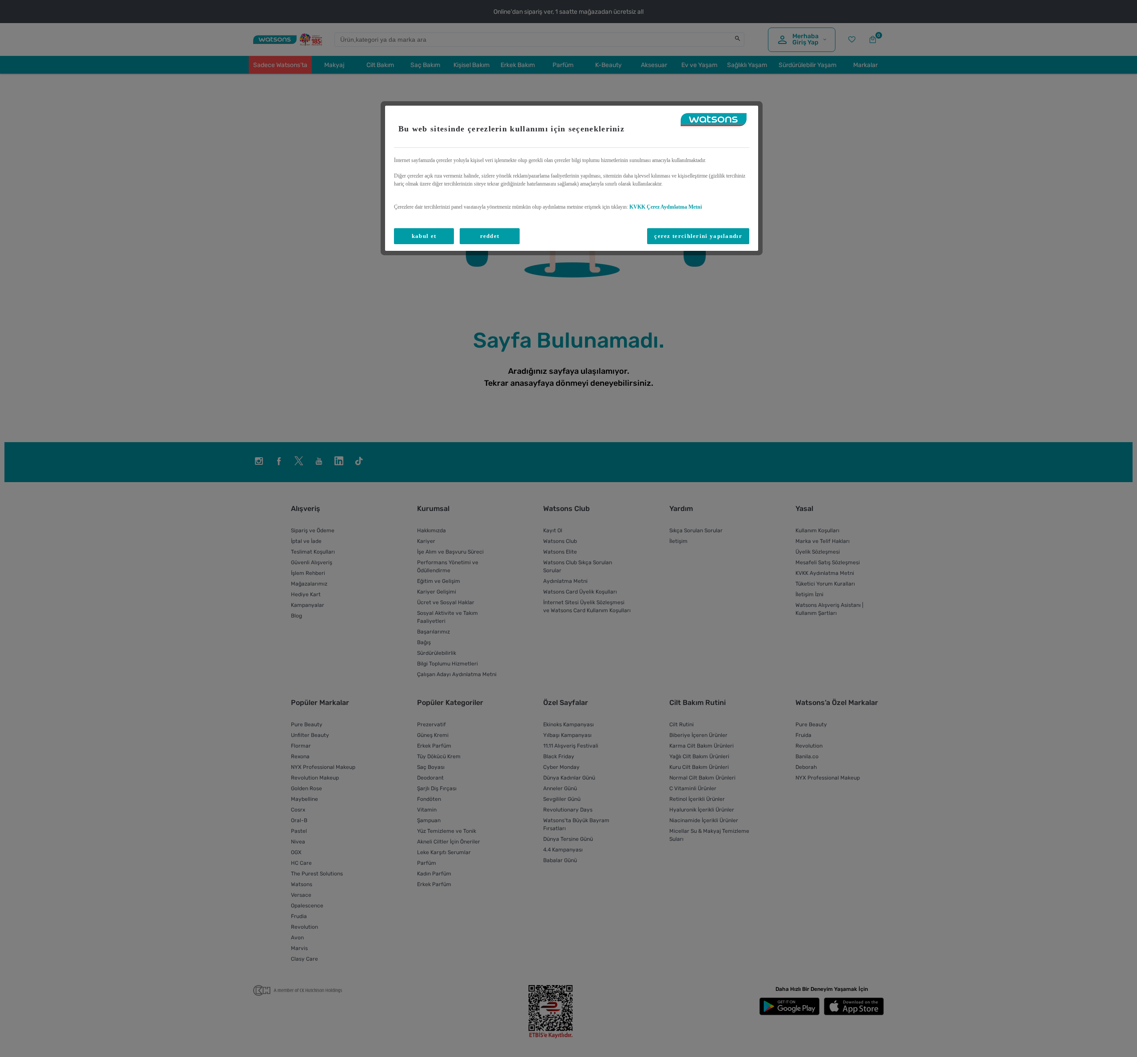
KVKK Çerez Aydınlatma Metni (665, 207)
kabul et (424, 236)
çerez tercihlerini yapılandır (698, 236)
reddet (490, 236)
